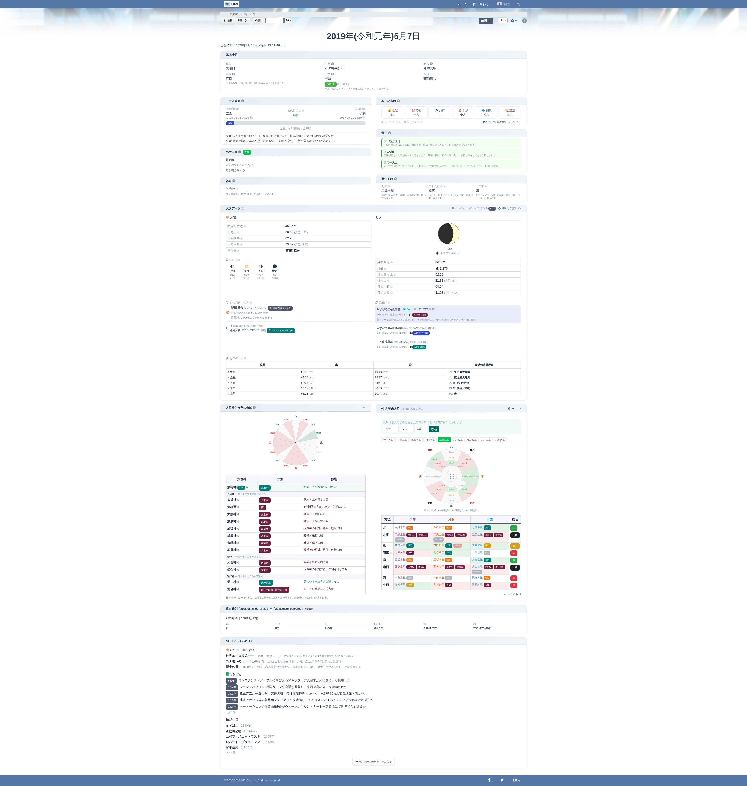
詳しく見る (511, 593)
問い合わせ (481, 4)
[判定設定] (511, 408)
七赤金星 (472, 439)
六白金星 (458, 439)
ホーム (462, 4)
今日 (258, 20)
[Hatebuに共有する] (515, 780)
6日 (230, 20)
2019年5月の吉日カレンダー (503, 122)
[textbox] (502, 20)
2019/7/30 (414, 328)
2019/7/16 (248, 330)
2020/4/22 (404, 342)
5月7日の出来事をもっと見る (375, 761)
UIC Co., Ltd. (249, 780)
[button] (518, 4)
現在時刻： (253, 45)
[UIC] (231, 4)
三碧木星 (416, 439)
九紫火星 (500, 439)
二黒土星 (402, 439)
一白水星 (388, 439)
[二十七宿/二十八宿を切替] (445, 187)
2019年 (234, 14)
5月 (245, 14)
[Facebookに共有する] (489, 780)
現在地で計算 (509, 208)
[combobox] (503, 20)
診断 (434, 429)
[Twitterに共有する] (502, 780)
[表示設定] (514, 21)
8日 (240, 20)
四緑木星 (430, 439)
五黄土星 (444, 439)
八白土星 (486, 439)
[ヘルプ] (524, 21)
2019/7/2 (250, 307)
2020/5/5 (423, 309)
